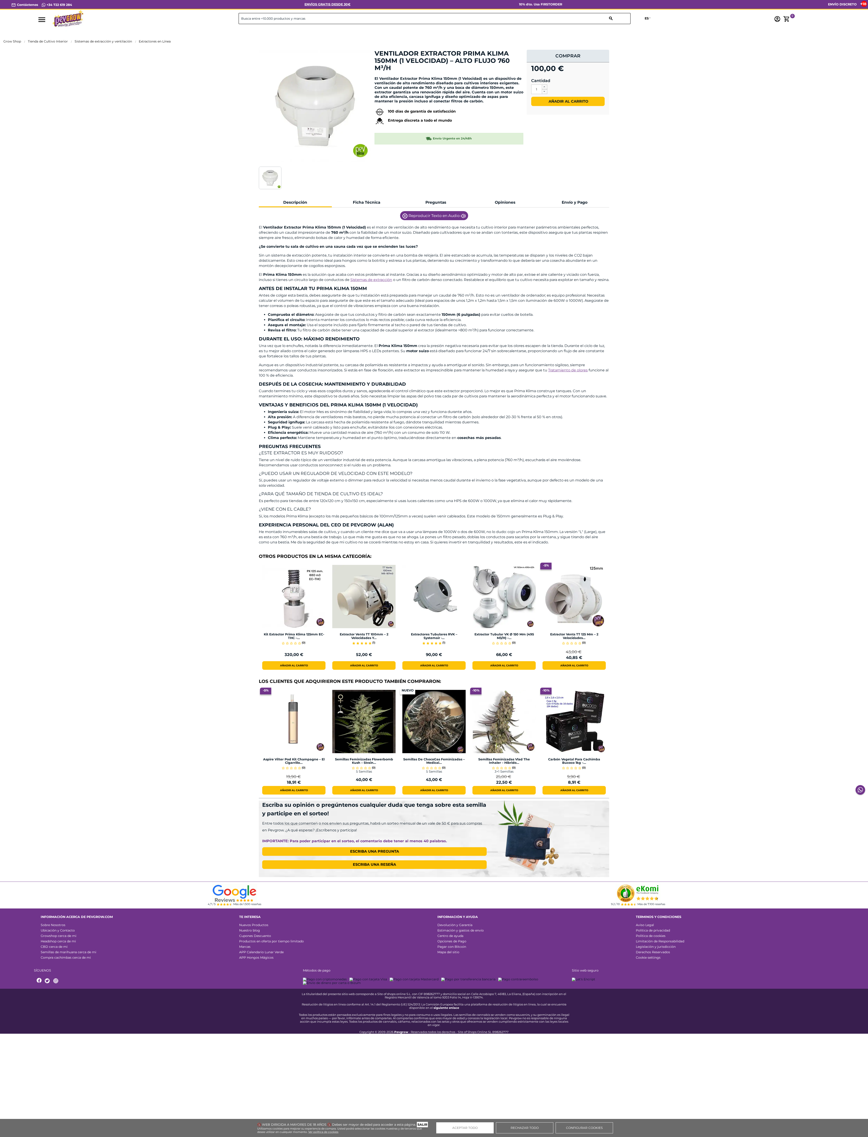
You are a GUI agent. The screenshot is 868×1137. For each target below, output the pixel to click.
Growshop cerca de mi (58, 936)
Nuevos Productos (253, 925)
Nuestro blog (249, 930)
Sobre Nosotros (53, 925)
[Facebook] (39, 980)
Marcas (244, 947)
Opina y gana (389, 75)
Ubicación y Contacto (58, 930)
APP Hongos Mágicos (256, 957)
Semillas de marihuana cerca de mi (68, 952)
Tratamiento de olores (568, 370)
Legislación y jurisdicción (656, 947)
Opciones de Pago (451, 941)
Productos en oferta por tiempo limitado (271, 941)
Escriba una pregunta (374, 851)
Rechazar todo (525, 1128)
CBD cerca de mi (54, 947)
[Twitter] (48, 980)
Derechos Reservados (653, 952)
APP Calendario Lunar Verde (261, 952)
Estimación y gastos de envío (460, 930)
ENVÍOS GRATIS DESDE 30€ (327, 4)
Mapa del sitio (448, 952)
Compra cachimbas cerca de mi (66, 957)
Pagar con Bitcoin (451, 947)
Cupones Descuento (255, 936)
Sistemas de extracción (371, 280)
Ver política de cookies (323, 1132)
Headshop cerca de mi (58, 941)
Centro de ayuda (450, 936)
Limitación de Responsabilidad (660, 941)
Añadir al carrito (567, 101)
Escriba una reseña (374, 864)
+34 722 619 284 (59, 5)
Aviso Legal (645, 925)
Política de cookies (650, 936)
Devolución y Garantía (454, 925)
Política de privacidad (653, 930)
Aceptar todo (465, 1128)
